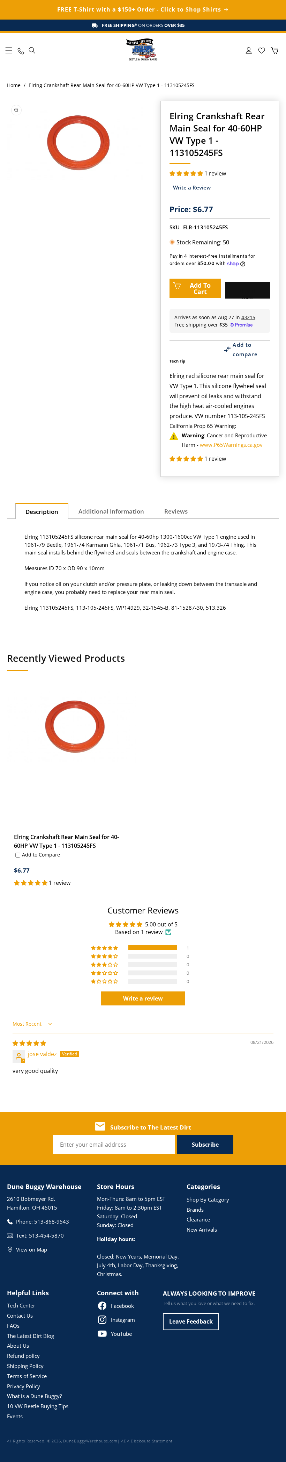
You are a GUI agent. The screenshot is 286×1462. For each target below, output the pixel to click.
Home (14, 85)
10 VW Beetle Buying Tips (37, 1406)
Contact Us (20, 1315)
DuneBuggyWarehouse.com (90, 1440)
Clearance (198, 1219)
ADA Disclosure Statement (147, 1440)
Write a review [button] (143, 998)
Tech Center (21, 1305)
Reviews (176, 511)
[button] (8, 50)
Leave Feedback (191, 1321)
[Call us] (20, 50)
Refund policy (23, 1355)
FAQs (13, 1325)
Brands (195, 1209)
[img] (29, 1043)
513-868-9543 (51, 1221)
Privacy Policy (23, 1386)
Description (41, 512)
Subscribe (205, 1144)
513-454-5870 (46, 1235)
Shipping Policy (25, 1365)
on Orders (143, 25)
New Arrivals (202, 1229)
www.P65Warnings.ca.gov (231, 444)
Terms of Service (27, 1376)
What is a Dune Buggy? (34, 1395)
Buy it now (248, 293)
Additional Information (111, 511)
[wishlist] (261, 50)
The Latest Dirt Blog (30, 1335)
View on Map (31, 1249)
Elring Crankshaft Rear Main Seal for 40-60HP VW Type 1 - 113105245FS (66, 841)
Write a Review (192, 187)
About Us (18, 1345)
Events (15, 1416)
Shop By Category (208, 1199)
